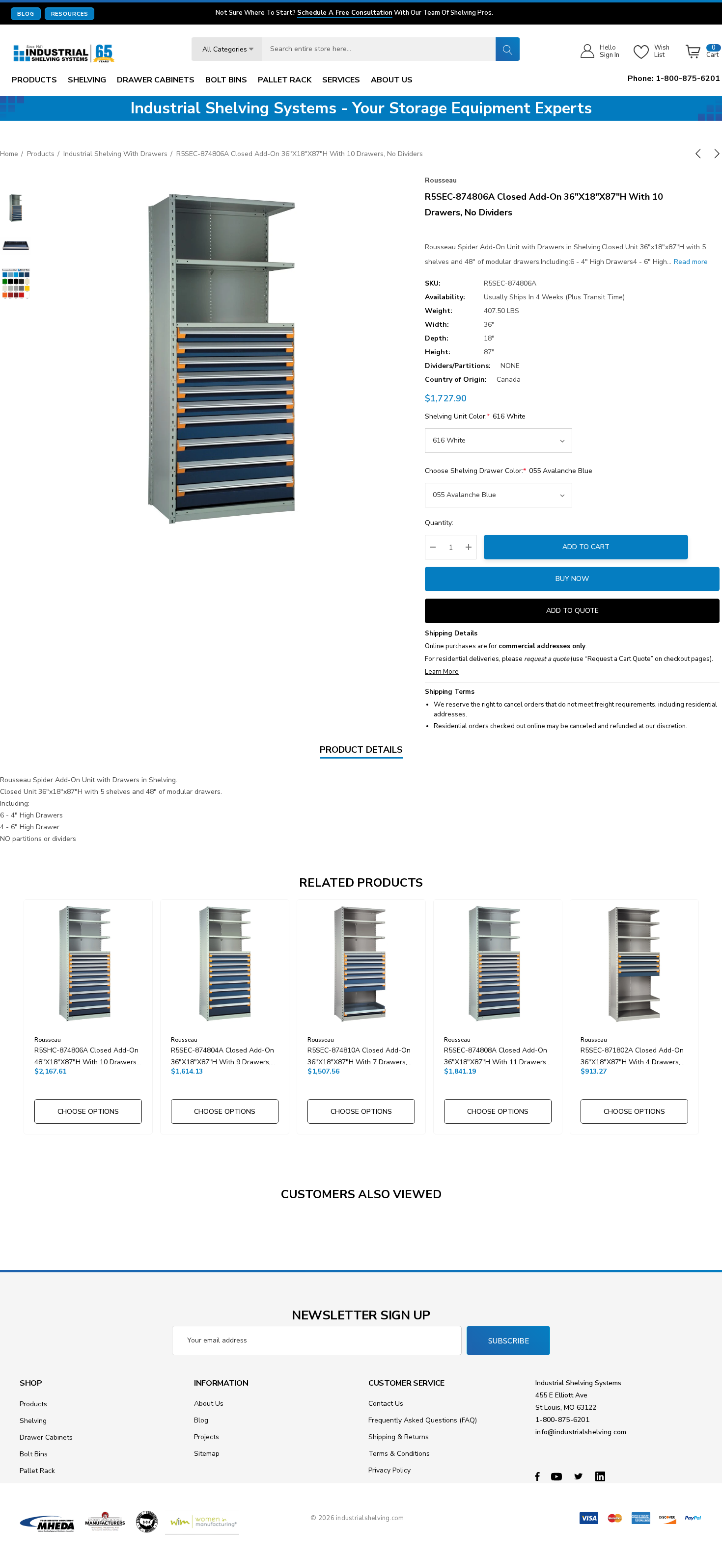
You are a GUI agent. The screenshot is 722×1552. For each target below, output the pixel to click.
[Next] (715, 153)
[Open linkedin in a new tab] (602, 1476)
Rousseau (441, 180)
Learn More (442, 671)
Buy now (572, 578)
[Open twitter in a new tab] (580, 1476)
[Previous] (700, 153)
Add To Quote (572, 610)
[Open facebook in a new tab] (537, 1476)
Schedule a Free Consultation (344, 13)
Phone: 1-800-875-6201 (674, 78)
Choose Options (88, 1111)
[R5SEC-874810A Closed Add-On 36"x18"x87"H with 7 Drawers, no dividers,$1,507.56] (361, 964)
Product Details (361, 750)
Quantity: (439, 522)
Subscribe (508, 1341)
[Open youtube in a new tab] (558, 1476)
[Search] (507, 49)
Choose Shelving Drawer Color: (508, 470)
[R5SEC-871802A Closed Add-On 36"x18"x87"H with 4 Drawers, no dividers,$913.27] (634, 964)
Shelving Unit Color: (475, 416)
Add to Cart (586, 547)
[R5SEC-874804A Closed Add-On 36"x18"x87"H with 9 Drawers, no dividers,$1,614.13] (225, 964)
